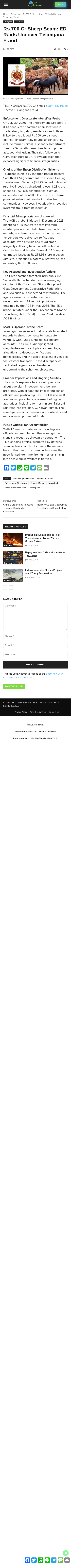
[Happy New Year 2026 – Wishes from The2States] (13, 557)
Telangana (16, 14)
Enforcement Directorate (16, 483)
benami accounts (45, 478)
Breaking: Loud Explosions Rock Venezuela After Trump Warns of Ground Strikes (42, 537)
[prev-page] (5, 587)
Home (6, 14)
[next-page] (11, 587)
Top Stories (19, 22)
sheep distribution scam (16, 487)
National (8, 580)
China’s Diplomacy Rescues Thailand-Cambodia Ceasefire (18, 508)
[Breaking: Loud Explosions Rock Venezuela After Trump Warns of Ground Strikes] (13, 540)
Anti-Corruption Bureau (23, 478)
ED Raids (61, 106)
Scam (49, 106)
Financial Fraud (37, 483)
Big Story (8, 545)
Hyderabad (53, 483)
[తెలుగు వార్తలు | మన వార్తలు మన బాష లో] (35, 4)
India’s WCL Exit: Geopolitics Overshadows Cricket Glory (52, 506)
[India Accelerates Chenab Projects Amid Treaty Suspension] (13, 575)
